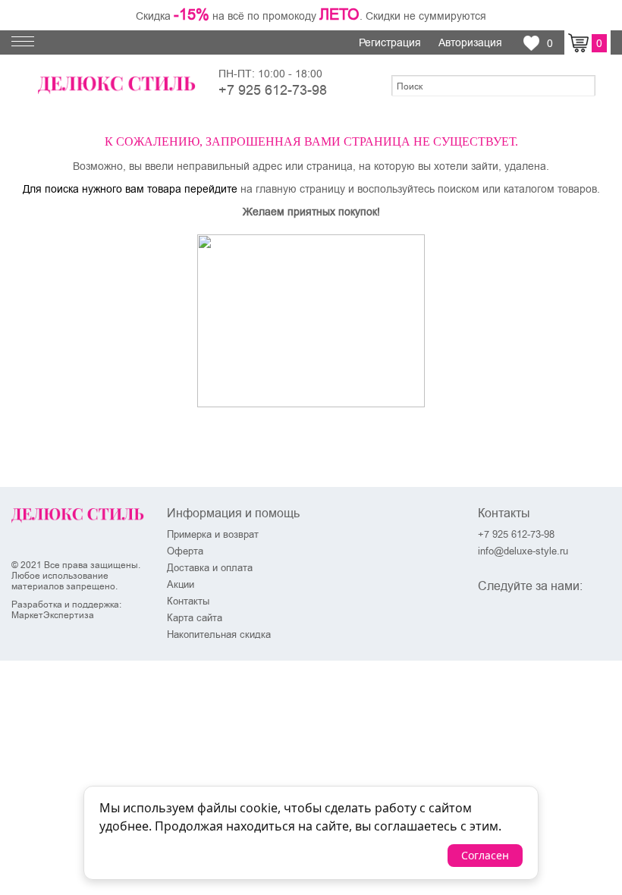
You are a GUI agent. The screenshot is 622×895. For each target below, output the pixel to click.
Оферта (185, 551)
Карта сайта (194, 617)
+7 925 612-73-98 (272, 89)
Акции (180, 584)
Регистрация (391, 42)
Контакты (188, 601)
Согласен (485, 855)
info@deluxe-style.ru (523, 551)
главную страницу (300, 188)
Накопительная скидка (219, 634)
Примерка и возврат (213, 534)
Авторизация (471, 42)
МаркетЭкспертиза (52, 615)
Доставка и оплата (210, 567)
